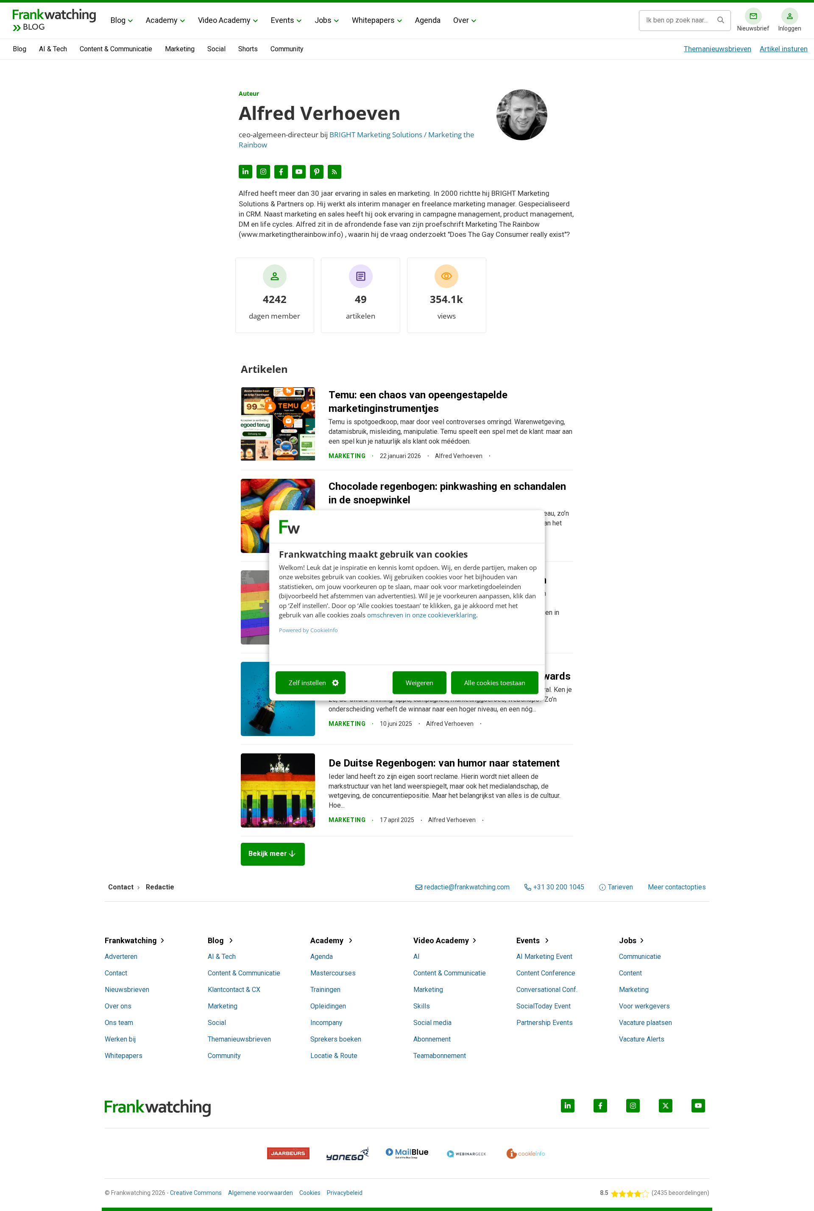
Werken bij (120, 1039)
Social (216, 49)
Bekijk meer (272, 854)
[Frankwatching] (54, 15)
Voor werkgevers (644, 1006)
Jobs (323, 20)
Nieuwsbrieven (127, 990)
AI (416, 957)
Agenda (427, 20)
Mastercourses (333, 973)
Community (287, 49)
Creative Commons (196, 1192)
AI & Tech (53, 49)
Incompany (326, 1023)
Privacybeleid (344, 1192)
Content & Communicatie (116, 49)
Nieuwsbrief (753, 28)
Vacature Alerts (641, 1039)
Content (630, 973)
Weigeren (419, 682)
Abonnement (432, 1039)
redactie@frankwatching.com (467, 887)
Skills (421, 1006)
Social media (432, 1023)
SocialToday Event (543, 1006)
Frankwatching (131, 940)
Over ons (118, 1006)
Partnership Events (544, 1023)
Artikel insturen (784, 48)
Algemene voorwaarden (260, 1192)
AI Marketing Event (544, 957)
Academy (162, 20)
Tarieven (620, 887)
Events (282, 20)
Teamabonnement (439, 1056)
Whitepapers (373, 20)
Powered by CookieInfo (308, 630)
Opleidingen (328, 1006)
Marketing (180, 49)
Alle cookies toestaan (494, 682)
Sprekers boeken (335, 1039)
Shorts (248, 49)
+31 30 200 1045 (558, 887)
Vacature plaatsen (645, 1023)
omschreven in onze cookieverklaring (421, 615)
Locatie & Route (333, 1056)
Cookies (310, 1192)
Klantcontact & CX (234, 990)
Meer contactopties (677, 887)
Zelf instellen (307, 682)
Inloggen (789, 28)
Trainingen (325, 990)
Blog (118, 20)
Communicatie (640, 957)
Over (461, 20)
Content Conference (545, 973)
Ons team (119, 1023)
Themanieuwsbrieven (717, 48)
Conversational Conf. (546, 990)
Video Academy (224, 20)
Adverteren (121, 957)
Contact (116, 973)
